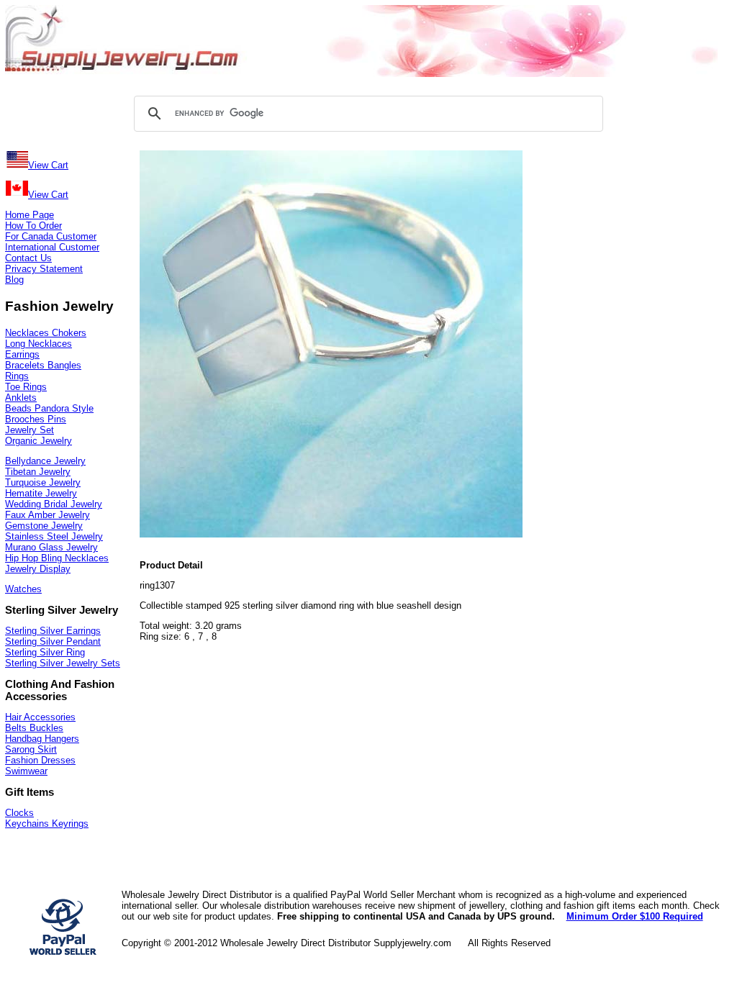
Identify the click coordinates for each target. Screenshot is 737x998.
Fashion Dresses (40, 760)
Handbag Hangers (42, 738)
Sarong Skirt (31, 749)
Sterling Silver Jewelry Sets (62, 663)
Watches (23, 589)
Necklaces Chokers (45, 332)
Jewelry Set (29, 430)
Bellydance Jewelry (45, 460)
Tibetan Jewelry (38, 471)
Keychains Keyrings (47, 823)
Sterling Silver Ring (45, 652)
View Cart (48, 165)
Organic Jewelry (38, 440)
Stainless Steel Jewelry (54, 536)
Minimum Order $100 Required (634, 916)
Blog (14, 279)
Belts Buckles (34, 727)
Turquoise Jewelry (43, 482)
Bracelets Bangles (43, 365)
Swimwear (26, 771)
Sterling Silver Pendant (53, 641)
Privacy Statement (44, 268)
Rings (17, 376)
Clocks (19, 812)
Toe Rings (26, 386)
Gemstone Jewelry (44, 525)
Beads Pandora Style (49, 408)
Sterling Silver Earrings (53, 630)
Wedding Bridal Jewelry (53, 504)
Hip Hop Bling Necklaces (57, 558)
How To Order (33, 225)
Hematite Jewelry (41, 493)
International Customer (52, 247)
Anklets (21, 397)
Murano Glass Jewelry (51, 547)
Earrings (22, 354)
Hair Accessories (40, 717)
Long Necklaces (38, 343)
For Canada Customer (50, 236)
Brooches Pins (35, 419)
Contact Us (28, 258)
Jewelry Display (38, 568)
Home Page (29, 214)
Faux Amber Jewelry (47, 514)
